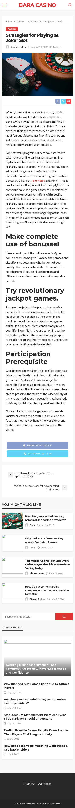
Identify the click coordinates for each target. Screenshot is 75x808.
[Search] (70, 5)
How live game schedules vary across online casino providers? (45, 518)
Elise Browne (37, 573)
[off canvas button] (4, 5)
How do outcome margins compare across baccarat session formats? (47, 590)
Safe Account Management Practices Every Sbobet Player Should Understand (35, 717)
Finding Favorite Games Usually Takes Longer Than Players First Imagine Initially (36, 732)
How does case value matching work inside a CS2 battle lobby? (36, 747)
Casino (12, 29)
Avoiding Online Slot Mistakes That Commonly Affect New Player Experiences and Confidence (36, 668)
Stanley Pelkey (18, 46)
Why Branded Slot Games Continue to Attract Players (36, 686)
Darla (32, 525)
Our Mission (44, 783)
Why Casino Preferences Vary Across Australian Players (44, 540)
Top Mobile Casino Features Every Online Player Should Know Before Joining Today (47, 564)
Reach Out (29, 783)
